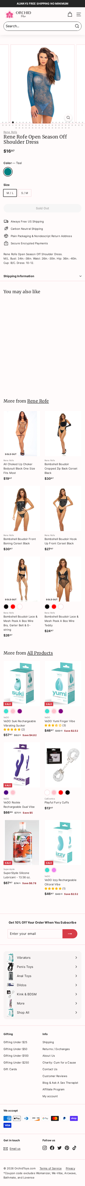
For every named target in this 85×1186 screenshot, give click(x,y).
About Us (48, 1055)
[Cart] (70, 14)
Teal (8, 171)
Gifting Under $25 (15, 1042)
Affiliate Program (53, 1089)
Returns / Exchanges (56, 1049)
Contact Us (49, 1069)
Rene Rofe (10, 132)
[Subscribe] (70, 933)
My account (50, 1096)
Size (7, 185)
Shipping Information (19, 276)
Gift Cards (10, 1069)
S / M (24, 193)
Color (13, 163)
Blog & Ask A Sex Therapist (60, 1082)
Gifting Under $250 (16, 1062)
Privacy (70, 1168)
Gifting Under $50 (15, 1049)
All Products (40, 653)
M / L (10, 193)
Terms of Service (51, 1168)
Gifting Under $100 (16, 1055)
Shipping (48, 1042)
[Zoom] (68, 117)
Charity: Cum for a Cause (59, 1062)
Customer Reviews (54, 1076)
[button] (12, 729)
